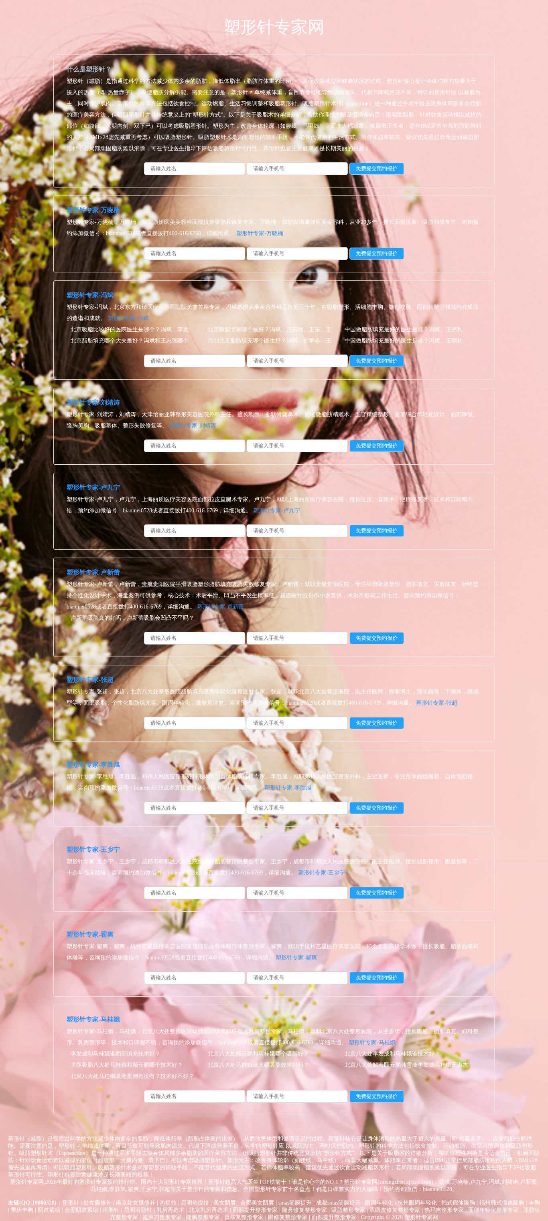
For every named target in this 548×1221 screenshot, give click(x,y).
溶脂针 (111, 1210)
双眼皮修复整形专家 (394, 1210)
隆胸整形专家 (203, 1217)
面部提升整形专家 (255, 1210)
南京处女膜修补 (135, 1203)
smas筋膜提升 (295, 1203)
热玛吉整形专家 (444, 1210)
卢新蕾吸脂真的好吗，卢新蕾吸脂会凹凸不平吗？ (132, 618)
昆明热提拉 (195, 1203)
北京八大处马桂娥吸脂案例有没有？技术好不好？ (132, 1076)
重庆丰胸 (22, 1210)
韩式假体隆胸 (458, 1203)
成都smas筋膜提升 (338, 1203)
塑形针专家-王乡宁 (93, 849)
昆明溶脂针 (138, 1210)
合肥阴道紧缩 (81, 1210)
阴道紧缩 (49, 1210)
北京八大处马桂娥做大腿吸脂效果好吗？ (258, 1065)
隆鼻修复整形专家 (304, 1210)
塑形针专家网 (274, 27)
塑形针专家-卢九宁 (93, 487)
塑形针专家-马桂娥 (93, 1019)
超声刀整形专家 (162, 1217)
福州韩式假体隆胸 (501, 1203)
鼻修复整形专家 (244, 1217)
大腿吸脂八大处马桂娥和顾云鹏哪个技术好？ (127, 1065)
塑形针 (70, 1203)
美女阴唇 (224, 1203)
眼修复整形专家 (287, 1217)
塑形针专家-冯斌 (90, 295)
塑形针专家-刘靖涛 (93, 402)
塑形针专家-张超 (90, 679)
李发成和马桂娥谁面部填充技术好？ (115, 1054)
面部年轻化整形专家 (493, 1210)
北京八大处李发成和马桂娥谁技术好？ (392, 1054)
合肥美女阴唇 (257, 1203)
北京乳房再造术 (208, 1210)
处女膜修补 (97, 1203)
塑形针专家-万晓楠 (93, 210)
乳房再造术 (170, 1210)
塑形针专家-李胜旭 (93, 764)
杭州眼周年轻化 (417, 1203)
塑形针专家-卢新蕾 (93, 572)
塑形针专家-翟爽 (90, 934)
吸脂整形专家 (348, 1210)
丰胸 (534, 1203)
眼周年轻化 (379, 1203)
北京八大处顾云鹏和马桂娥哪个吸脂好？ (258, 1054)
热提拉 (168, 1203)
